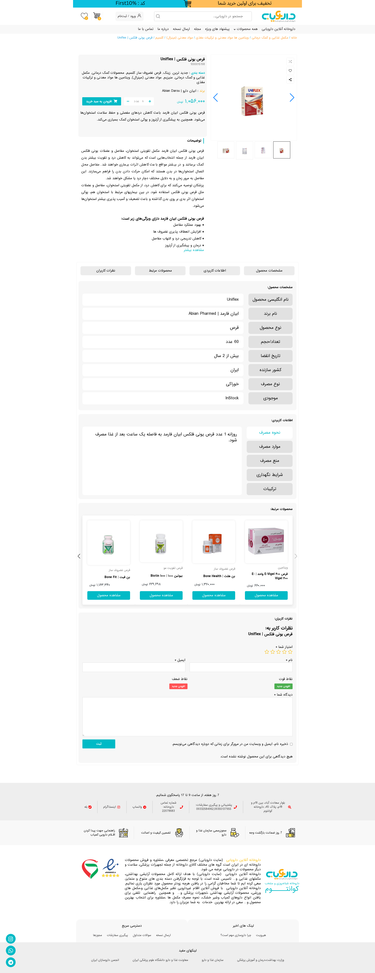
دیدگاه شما (283, 694)
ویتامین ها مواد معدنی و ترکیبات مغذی (222, 37)
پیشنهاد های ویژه (217, 29)
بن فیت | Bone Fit (170, 577)
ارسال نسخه (181, 29)
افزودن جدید (283, 686)
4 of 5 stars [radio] (272, 651)
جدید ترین (180, 73)
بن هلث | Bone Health (272, 576)
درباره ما (163, 29)
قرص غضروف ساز (149, 73)
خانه (294, 37)
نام (289, 660)
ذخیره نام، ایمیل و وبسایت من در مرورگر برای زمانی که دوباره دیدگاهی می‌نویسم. (230, 744)
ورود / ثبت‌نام (127, 16)
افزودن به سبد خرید (99, 101)
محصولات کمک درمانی (108, 73)
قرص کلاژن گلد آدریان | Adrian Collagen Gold (109, 577)
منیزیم (168, 77)
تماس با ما (145, 29)
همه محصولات (247, 29)
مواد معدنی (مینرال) (179, 37)
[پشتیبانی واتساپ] (11, 950)
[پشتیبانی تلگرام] (11, 962)
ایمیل (180, 660)
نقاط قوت (286, 679)
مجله (197, 29)
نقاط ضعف (180, 679)
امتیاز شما (284, 647)
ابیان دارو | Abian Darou (179, 91)
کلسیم (159, 37)
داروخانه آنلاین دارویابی (278, 29)
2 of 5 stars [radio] (284, 651)
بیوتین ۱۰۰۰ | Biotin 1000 (219, 576)
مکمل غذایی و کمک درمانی (270, 37)
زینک (167, 73)
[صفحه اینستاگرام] (11, 939)
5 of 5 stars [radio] (266, 651)
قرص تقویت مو (225, 568)
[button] (215, 97)
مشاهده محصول (281, 517)
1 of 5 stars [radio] (290, 651)
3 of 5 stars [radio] (278, 651)
